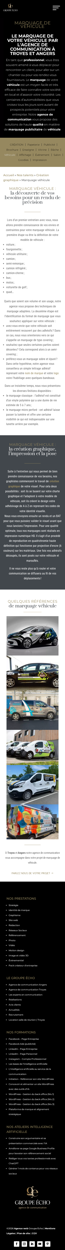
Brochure (12, 149)
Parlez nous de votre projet (31, 873)
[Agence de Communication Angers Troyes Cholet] (32, 636)
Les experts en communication (25, 994)
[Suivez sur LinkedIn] (32, 1244)
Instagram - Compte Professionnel (27, 1059)
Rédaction (14, 925)
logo (56, 373)
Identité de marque (19, 910)
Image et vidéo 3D (19, 955)
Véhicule (9, 155)
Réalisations (15, 999)
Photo (12, 940)
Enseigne (28, 149)
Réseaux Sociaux (18, 930)
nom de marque (34, 373)
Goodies (23, 160)
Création (16, 144)
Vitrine (42, 149)
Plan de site (23, 1233)
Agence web (21, 1228)
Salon (57, 155)
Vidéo (12, 945)
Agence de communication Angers (28, 984)
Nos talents (25, 175)
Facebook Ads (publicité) (22, 1043)
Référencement (17, 935)
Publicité (49, 144)
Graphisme (14, 915)
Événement (42, 155)
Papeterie (33, 144)
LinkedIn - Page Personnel (23, 1054)
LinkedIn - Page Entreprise (23, 1049)
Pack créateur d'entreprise (23, 965)
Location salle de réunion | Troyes (27, 1019)
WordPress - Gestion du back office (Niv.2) (31, 1099)
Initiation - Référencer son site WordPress (31, 1079)
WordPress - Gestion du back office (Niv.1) (31, 1094)
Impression (40, 160)
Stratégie (13, 905)
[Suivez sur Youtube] (40, 1244)
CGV (34, 1233)
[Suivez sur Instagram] (24, 1244)
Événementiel (16, 960)
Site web (13, 920)
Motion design (16, 950)
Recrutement (16, 1014)
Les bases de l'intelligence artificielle (28, 1064)
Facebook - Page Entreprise (24, 1039)
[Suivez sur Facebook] (16, 1244)
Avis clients (15, 1004)
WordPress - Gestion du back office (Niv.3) (31, 1104)
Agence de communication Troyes (27, 989)
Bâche (55, 149)
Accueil (8, 175)
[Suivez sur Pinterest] (47, 1244)
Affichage (25, 155)
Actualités (14, 1009)
